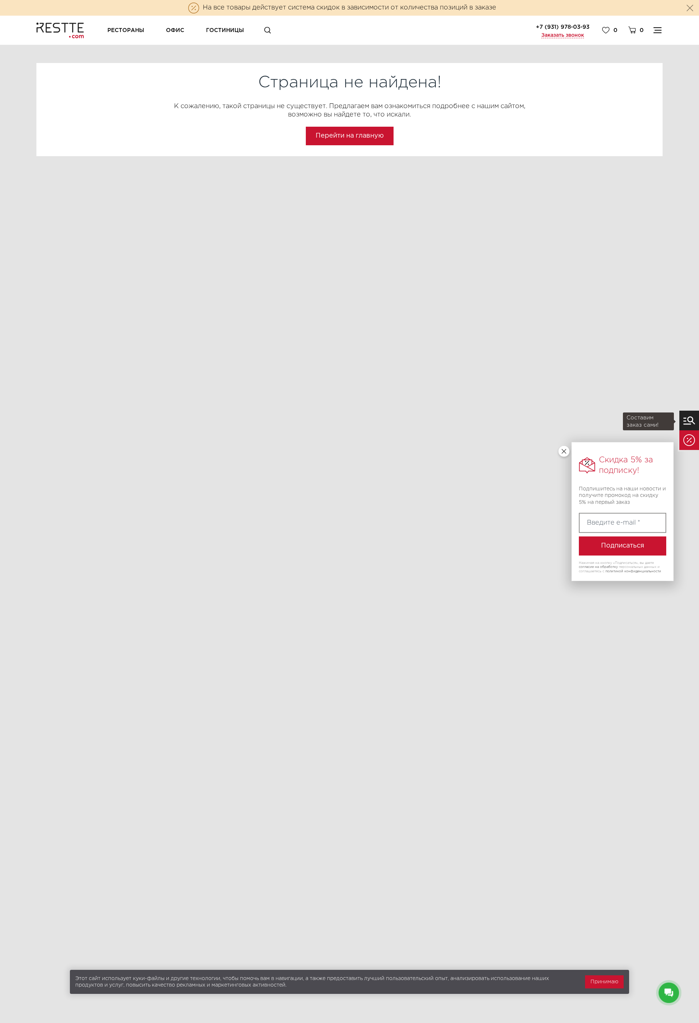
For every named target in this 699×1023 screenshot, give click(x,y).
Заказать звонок (562, 35)
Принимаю (604, 982)
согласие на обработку (598, 566)
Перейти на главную (350, 136)
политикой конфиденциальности (633, 571)
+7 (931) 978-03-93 (562, 27)
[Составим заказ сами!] (689, 420)
